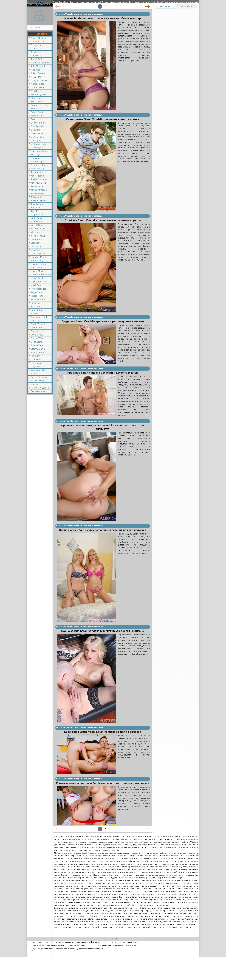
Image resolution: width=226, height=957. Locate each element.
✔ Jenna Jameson (37, 190)
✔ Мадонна (34, 384)
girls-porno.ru (92, 945)
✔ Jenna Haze (35, 187)
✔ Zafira (32, 374)
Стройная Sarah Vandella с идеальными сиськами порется (102, 220)
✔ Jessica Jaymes (37, 201)
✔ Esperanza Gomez (39, 151)
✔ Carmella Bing (36, 123)
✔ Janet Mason (36, 176)
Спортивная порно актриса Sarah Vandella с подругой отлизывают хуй (102, 783)
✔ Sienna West (36, 338)
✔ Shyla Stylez (35, 335)
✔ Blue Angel (35, 98)
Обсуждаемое (186, 6)
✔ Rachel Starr (35, 310)
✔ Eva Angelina (36, 155)
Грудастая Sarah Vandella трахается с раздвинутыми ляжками (102, 321)
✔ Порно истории (37, 391)
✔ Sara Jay (33, 321)
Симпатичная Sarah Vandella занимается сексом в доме (102, 119)
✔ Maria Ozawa (36, 268)
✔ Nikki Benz (35, 285)
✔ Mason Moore (36, 271)
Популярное (165, 6)
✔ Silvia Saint (35, 342)
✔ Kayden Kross (36, 222)
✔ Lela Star (34, 243)
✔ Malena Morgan (37, 264)
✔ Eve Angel (34, 158)
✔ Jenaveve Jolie (37, 183)
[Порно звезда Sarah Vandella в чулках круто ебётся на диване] (86, 678)
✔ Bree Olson (35, 109)
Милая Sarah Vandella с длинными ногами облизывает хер (102, 18)
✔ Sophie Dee (35, 345)
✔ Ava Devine (35, 91)
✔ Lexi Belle (34, 247)
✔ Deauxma (34, 130)
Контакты (110, 939)
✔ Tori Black (34, 363)
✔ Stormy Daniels (37, 349)
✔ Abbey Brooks (37, 38)
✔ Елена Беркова (37, 377)
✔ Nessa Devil (35, 278)
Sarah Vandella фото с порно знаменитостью (81, 14)
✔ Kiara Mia (34, 232)
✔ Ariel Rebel (35, 70)
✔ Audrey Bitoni (36, 84)
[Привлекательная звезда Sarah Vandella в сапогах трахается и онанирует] (86, 476)
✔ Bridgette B (35, 116)
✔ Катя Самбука (37, 381)
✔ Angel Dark (35, 59)
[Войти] (39, 15)
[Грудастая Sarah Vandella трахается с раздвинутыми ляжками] (86, 344)
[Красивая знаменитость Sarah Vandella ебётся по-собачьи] (86, 754)
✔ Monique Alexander (39, 275)
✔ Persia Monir (35, 296)
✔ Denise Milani (36, 137)
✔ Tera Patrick (35, 360)
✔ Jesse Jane (35, 197)
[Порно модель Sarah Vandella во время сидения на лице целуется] (86, 577)
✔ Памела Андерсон (39, 388)
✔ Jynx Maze (35, 211)
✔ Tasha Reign (35, 356)
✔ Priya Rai (34, 303)
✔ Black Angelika (37, 95)
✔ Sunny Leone (36, 353)
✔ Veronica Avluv (37, 370)
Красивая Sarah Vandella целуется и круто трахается (102, 373)
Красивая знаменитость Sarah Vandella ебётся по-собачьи (102, 732)
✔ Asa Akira (34, 77)
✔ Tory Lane (34, 367)
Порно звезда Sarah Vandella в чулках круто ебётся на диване (102, 631)
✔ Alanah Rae (35, 45)
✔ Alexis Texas (35, 52)
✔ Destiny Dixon (36, 141)
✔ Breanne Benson (38, 105)
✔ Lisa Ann (34, 250)
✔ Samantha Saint (37, 317)
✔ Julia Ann (34, 208)
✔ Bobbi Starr (35, 102)
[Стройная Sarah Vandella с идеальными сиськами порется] (86, 267)
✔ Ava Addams (36, 88)
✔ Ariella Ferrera (36, 73)
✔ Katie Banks (35, 218)
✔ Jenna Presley (36, 194)
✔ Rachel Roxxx (36, 307)
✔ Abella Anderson (38, 42)
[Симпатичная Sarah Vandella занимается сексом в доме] (86, 166)
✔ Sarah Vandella (37, 324)
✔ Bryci (32, 119)
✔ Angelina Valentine (39, 63)
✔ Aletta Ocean (36, 49)
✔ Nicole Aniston (37, 282)
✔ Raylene (33, 314)
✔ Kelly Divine (35, 225)
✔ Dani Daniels (36, 126)
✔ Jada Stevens (36, 172)
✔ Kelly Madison (36, 229)
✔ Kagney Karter (37, 215)
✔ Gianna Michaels (38, 165)
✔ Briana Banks (36, 112)
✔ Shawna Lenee (37, 331)
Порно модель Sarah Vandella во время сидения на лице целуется (102, 530)
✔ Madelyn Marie (37, 257)
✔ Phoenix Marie (36, 300)
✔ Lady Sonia (35, 239)
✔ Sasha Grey (35, 328)
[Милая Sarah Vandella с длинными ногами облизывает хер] (86, 65)
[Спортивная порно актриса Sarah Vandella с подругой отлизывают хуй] (86, 806)
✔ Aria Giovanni (36, 66)
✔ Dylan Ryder (36, 148)
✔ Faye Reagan (36, 162)
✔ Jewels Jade (35, 204)
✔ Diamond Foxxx (37, 144)
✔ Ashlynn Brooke (37, 81)
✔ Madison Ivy (35, 261)
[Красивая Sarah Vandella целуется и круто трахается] (86, 396)
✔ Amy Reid (34, 56)
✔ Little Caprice (36, 254)
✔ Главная (40, 34)
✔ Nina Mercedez (37, 289)
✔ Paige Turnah (36, 292)
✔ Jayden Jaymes (37, 179)
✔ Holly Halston (36, 169)
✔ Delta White (35, 134)
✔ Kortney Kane (36, 236)
